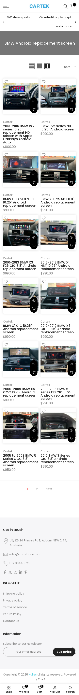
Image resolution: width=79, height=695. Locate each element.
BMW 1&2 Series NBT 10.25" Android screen (58, 128)
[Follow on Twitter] (10, 572)
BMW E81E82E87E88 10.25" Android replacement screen (19, 202)
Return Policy (12, 614)
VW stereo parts (18, 17)
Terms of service (15, 607)
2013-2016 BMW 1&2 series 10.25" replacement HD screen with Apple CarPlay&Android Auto (18, 134)
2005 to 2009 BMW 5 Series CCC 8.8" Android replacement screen (20, 460)
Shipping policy (13, 594)
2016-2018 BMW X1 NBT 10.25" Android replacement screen (57, 265)
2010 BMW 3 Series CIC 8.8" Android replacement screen (57, 458)
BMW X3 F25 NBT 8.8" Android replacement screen (58, 202)
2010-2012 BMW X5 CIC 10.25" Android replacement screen (57, 329)
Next (49, 489)
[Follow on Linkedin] (20, 572)
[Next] (75, 22)
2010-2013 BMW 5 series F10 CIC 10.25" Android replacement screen (58, 394)
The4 (41, 679)
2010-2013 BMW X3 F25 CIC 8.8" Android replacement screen (19, 265)
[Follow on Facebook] (5, 572)
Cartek (8, 122)
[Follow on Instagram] (15, 572)
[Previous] (3, 22)
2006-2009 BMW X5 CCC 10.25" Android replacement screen (19, 392)
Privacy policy (12, 600)
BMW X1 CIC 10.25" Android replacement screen (20, 329)
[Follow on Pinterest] (26, 572)
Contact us (11, 621)
